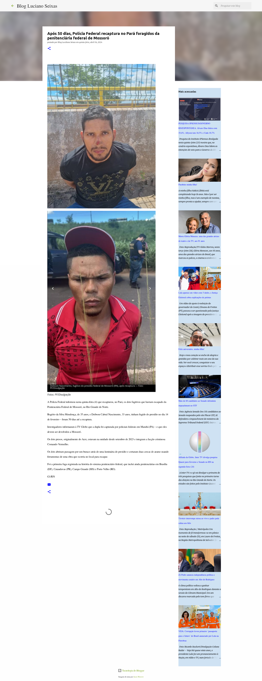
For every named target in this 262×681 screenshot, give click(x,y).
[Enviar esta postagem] (49, 486)
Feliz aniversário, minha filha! (191, 349)
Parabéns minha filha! (187, 184)
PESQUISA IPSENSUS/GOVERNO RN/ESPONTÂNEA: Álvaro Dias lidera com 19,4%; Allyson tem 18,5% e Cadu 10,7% (197, 128)
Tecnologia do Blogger (133, 670)
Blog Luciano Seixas (37, 5)
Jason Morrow (139, 677)
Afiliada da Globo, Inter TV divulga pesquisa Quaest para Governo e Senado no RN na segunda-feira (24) (197, 462)
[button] (49, 49)
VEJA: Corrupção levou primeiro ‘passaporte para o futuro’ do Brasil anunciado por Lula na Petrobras (198, 636)
